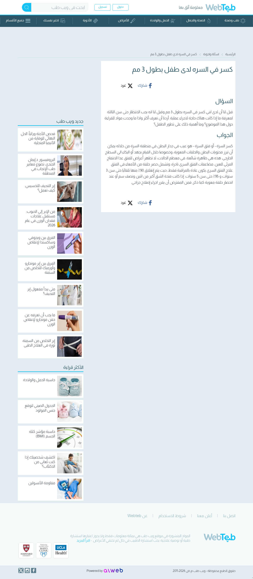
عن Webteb (137, 516)
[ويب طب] (220, 8)
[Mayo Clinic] (43, 550)
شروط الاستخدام (172, 516)
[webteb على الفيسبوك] (33, 570)
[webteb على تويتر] (21, 570)
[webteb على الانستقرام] (27, 570)
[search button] (26, 7)
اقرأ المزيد (83, 540)
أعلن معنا (204, 516)
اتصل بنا (229, 516)
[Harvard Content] (26, 550)
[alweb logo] (113, 570)
